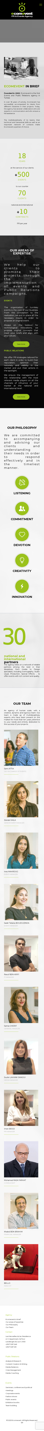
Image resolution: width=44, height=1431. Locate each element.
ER (22, 1423)
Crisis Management (13, 1370)
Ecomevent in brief (13, 1319)
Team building (11, 1405)
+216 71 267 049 (11, 1344)
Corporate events (13, 1393)
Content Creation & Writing (16, 1364)
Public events (11, 1399)
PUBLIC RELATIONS (14, 351)
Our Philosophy (12, 1325)
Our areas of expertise (14, 1322)
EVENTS (8, 301)
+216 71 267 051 (11, 1347)
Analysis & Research (13, 1361)
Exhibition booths (12, 1402)
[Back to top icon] (39, 1426)
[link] (21, 68)
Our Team (9, 1327)
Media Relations (12, 1367)
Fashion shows (11, 1396)
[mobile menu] (41, 5)
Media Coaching (12, 1373)
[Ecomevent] (22, 9)
